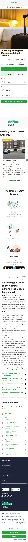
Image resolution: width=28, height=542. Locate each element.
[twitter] (8, 496)
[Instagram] (5, 496)
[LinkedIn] (11, 496)
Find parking (14, 69)
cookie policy (22, 522)
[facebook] (2, 496)
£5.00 (14, 180)
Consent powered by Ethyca (19, 539)
